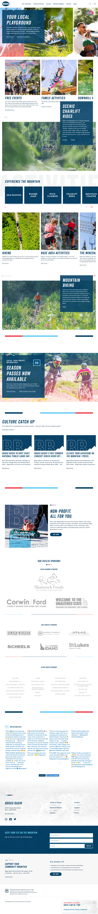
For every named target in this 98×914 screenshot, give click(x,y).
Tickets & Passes (38, 4)
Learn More (5, 263)
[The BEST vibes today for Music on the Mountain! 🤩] (60, 762)
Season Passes (10, 391)
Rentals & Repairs (58, 4)
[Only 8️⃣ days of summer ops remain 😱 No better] (16, 740)
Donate (68, 4)
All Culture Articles (7, 429)
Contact (77, 802)
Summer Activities (46, 106)
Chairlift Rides (71, 195)
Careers (77, 808)
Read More (5, 468)
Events (76, 813)
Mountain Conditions (23, 37)
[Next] (91, 207)
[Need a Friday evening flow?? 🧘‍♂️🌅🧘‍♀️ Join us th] (82, 762)
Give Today (56, 534)
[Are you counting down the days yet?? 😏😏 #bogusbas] (38, 762)
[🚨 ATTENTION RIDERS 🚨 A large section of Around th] (38, 740)
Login (75, 4)
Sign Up (88, 846)
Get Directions (9, 813)
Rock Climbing (52, 195)
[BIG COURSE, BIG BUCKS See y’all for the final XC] (16, 762)
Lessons (48, 4)
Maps (64, 307)
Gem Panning (14, 195)
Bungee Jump (33, 195)
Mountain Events (69, 909)
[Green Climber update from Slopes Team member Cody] (82, 740)
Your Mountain (26, 4)
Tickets (77, 909)
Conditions (83, 909)
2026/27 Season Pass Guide (27, 391)
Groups (65, 140)
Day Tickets (9, 37)
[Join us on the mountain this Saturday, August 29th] (60, 740)
